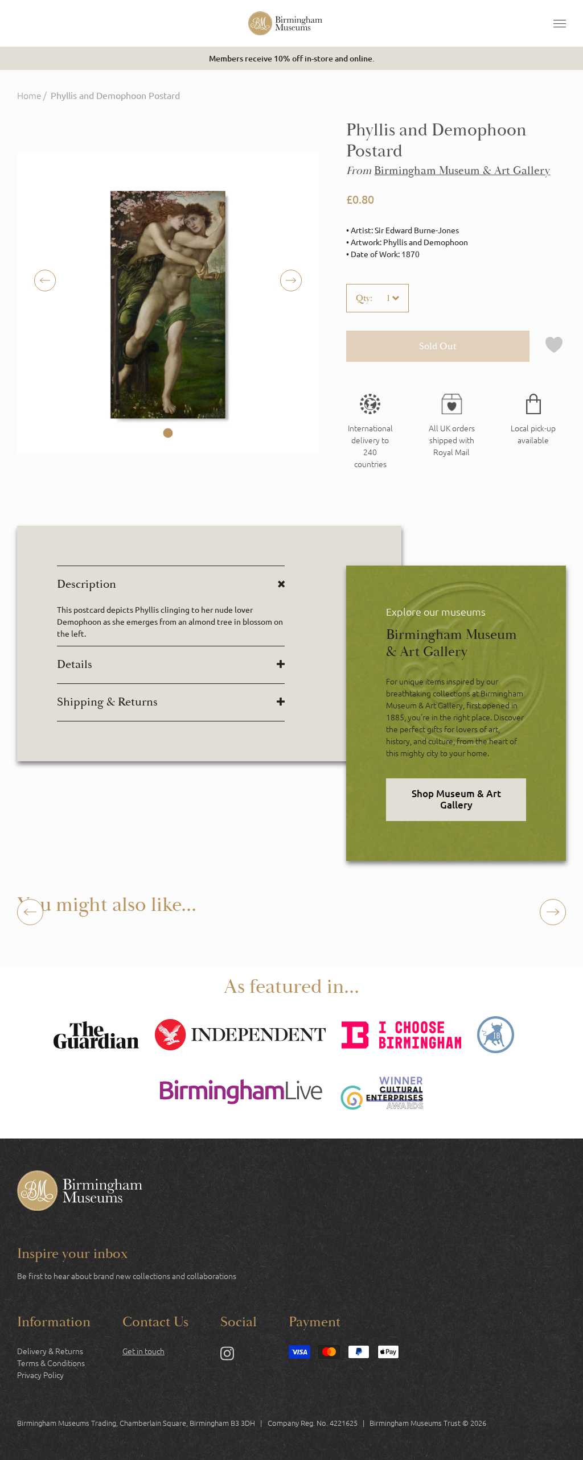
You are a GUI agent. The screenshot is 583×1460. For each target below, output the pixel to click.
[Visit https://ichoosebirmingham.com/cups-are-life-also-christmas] (401, 1036)
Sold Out (438, 346)
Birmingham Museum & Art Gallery (462, 171)
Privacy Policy (40, 1374)
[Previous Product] (30, 912)
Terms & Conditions (51, 1362)
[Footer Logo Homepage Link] (79, 1192)
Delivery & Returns (50, 1350)
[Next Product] (553, 912)
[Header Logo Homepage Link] (285, 23)
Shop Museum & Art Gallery (456, 799)
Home (29, 95)
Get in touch (143, 1350)
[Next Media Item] (45, 280)
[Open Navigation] (559, 23)
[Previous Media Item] (291, 280)
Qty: (364, 298)
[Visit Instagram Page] (227, 1355)
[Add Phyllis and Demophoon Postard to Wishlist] (554, 346)
